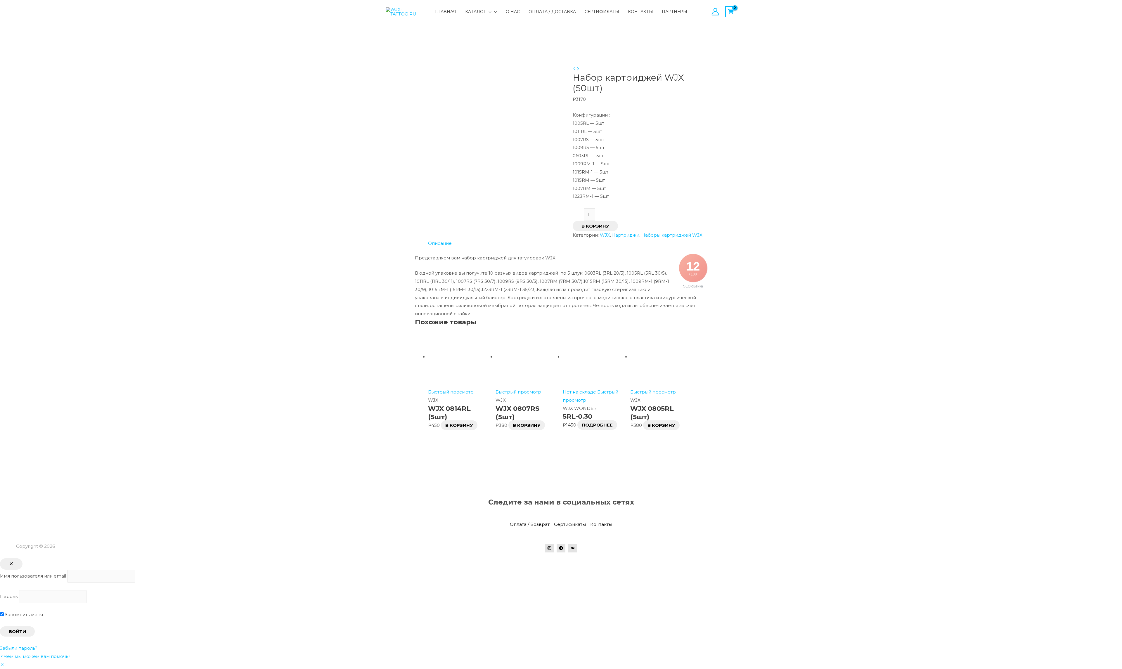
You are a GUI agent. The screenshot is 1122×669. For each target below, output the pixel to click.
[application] (488, 11)
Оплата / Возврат (530, 524)
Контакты (601, 524)
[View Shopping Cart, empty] (730, 11)
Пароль (9, 596)
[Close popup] (11, 564)
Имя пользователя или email (33, 576)
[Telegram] (561, 548)
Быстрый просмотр (451, 392)
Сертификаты (570, 524)
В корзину (595, 226)
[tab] (440, 243)
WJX (605, 235)
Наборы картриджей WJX (671, 235)
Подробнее (597, 425)
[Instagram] (549, 548)
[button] (35, 656)
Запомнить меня (23, 614)
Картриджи (625, 235)
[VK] (572, 548)
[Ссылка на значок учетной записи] (715, 12)
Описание (440, 243)
